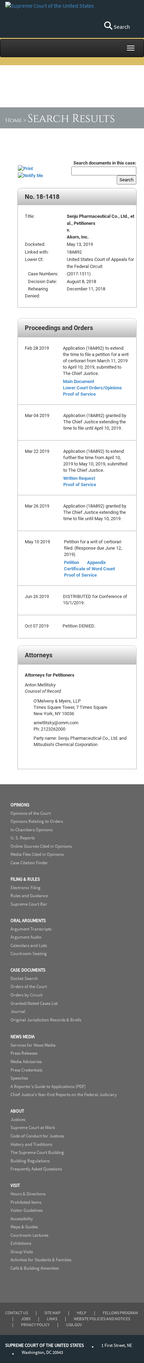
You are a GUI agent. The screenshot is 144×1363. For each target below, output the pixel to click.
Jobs (25, 1318)
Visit (15, 1185)
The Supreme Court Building (37, 1152)
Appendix (96, 562)
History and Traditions (31, 1144)
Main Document (78, 381)
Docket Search (24, 978)
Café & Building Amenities (34, 1268)
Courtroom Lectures (29, 1235)
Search (121, 26)
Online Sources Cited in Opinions (41, 846)
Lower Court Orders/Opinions (92, 387)
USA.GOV (74, 1324)
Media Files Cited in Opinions (37, 854)
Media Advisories (26, 1062)
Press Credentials (26, 1070)
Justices (17, 1119)
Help (81, 1312)
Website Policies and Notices (102, 1318)
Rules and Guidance (29, 896)
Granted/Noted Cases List (34, 1003)
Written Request (79, 478)
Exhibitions (20, 1243)
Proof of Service (79, 394)
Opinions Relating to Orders (36, 821)
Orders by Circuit (26, 995)
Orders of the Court (28, 986)
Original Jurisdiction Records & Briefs (45, 1020)
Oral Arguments (28, 921)
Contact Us (16, 1312)
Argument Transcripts (30, 929)
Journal (17, 1011)
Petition (71, 562)
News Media (22, 1037)
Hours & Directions (27, 1194)
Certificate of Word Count (89, 568)
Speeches (19, 1078)
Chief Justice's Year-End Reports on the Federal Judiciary (63, 1094)
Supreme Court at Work (32, 1127)
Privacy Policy (35, 1324)
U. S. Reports (22, 838)
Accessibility (21, 1219)
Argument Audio (25, 937)
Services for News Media (33, 1045)
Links (52, 1318)
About (17, 1111)
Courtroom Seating (28, 953)
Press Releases (23, 1053)
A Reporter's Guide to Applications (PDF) (48, 1086)
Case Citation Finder (29, 863)
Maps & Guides (24, 1227)
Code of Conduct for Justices (37, 1136)
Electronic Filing (25, 888)
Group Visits (21, 1252)
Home (13, 120)
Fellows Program (120, 1312)
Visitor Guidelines (26, 1210)
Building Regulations (30, 1161)
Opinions (19, 805)
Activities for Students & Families (40, 1260)
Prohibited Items (25, 1202)
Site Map (52, 1312)
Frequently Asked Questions (36, 1169)
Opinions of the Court (30, 813)
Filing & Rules (25, 879)
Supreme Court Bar (28, 904)
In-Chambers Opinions (31, 830)
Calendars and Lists (28, 945)
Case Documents (27, 970)
